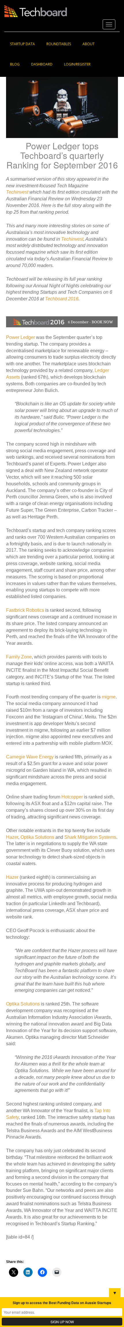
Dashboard (41, 64)
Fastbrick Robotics (25, 610)
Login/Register (77, 64)
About (88, 43)
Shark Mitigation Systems (90, 837)
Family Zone (19, 656)
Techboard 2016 (61, 298)
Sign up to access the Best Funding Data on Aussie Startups (62, 1302)
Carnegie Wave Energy (30, 756)
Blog (15, 64)
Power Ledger (20, 337)
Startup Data (22, 43)
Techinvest (17, 192)
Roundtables (58, 43)
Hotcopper (72, 796)
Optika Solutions (37, 837)
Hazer (12, 837)
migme (109, 696)
